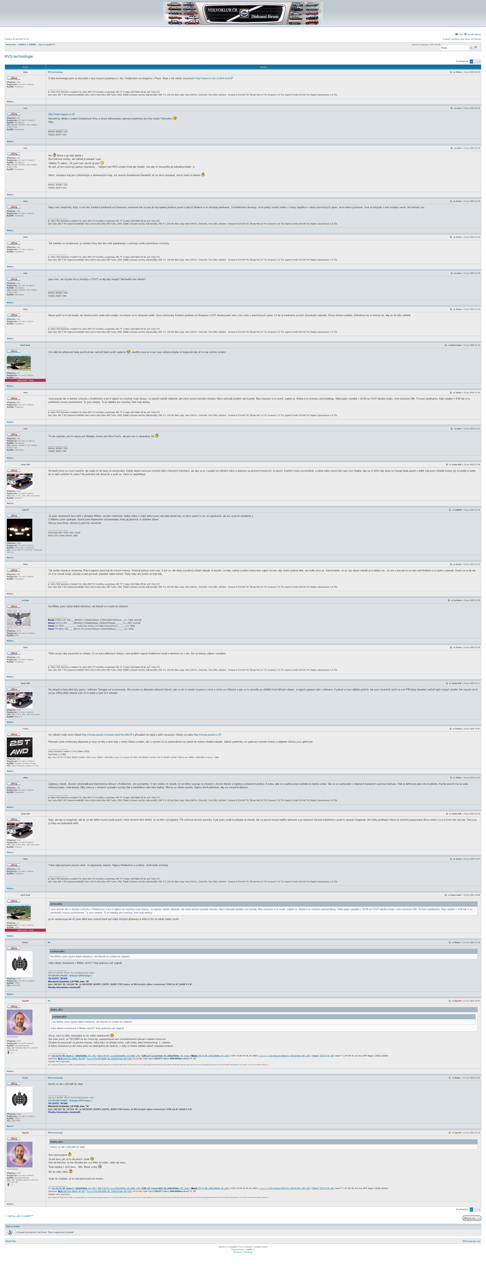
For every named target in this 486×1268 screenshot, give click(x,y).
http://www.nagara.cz (59, 114)
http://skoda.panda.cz (206, 734)
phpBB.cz (250, 1249)
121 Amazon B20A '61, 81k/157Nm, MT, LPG (284, 1056)
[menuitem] (459, 34)
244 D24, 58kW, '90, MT (71, 1058)
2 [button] (475, 61)
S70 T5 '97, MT (323, 1056)
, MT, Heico (166, 1056)
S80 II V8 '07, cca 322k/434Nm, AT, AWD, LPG (119, 1056)
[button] (479, 61)
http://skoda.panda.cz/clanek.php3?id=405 (105, 734)
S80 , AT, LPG (73, 1056)
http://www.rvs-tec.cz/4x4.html (213, 78)
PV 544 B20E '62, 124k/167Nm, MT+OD (109, 1058)
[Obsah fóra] (243, 24)
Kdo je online (13, 1226)
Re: (49, 942)
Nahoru (10, 101)
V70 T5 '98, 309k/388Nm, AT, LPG (210, 1056)
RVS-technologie (19, 56)
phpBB (233, 1247)
